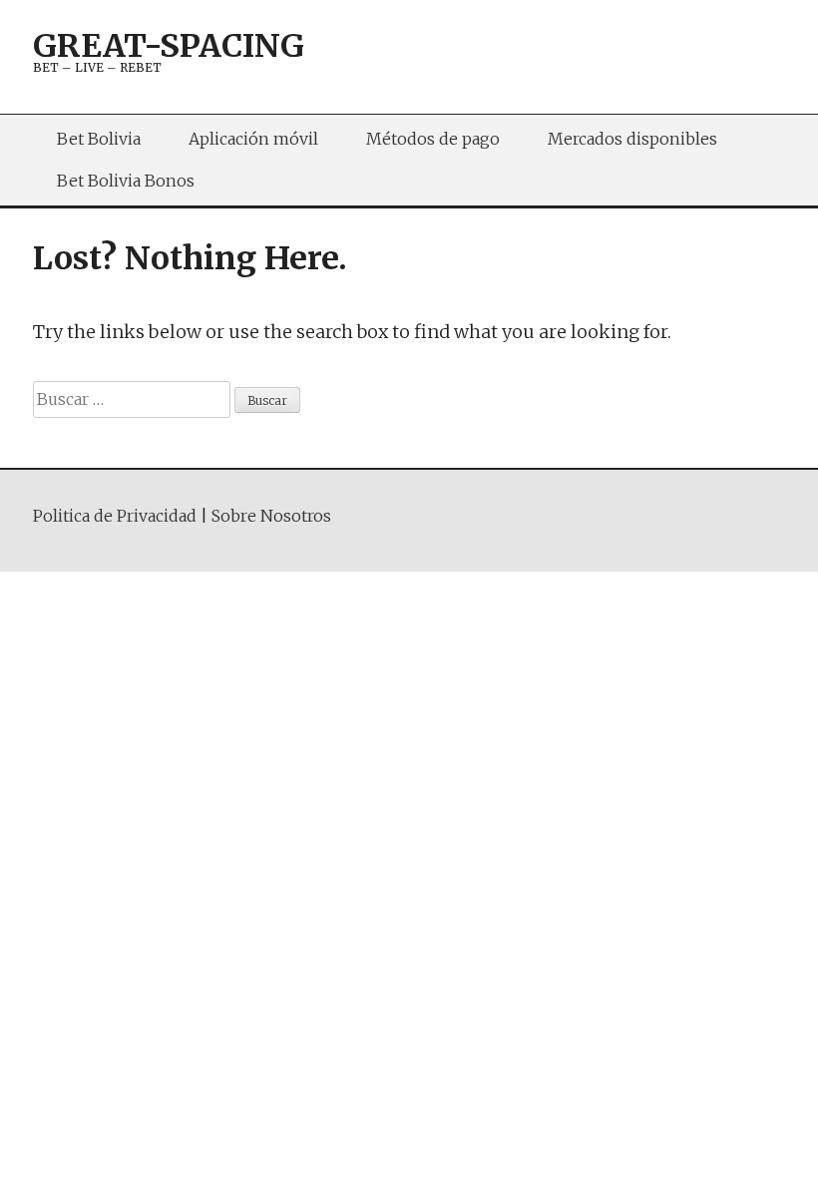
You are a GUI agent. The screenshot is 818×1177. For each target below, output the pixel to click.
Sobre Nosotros (271, 516)
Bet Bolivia (99, 139)
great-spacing (168, 46)
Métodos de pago (433, 139)
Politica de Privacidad (115, 516)
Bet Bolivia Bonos (126, 181)
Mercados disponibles (632, 139)
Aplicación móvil (253, 139)
